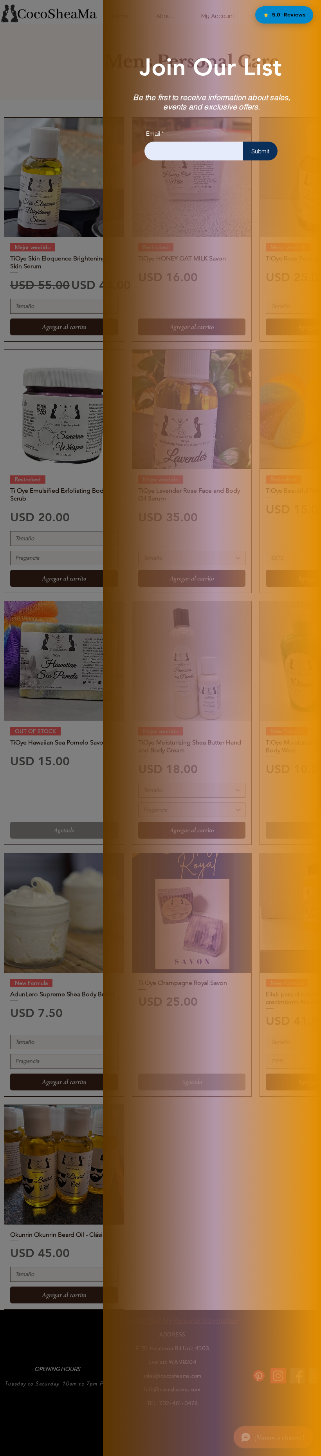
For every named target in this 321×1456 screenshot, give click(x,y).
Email (153, 133)
